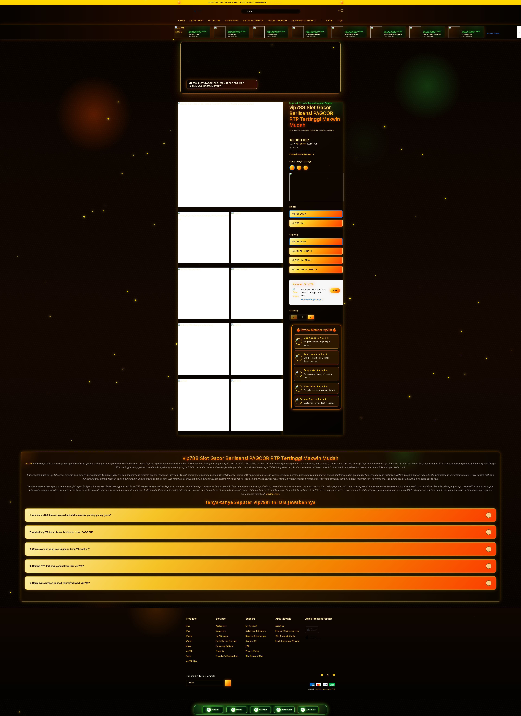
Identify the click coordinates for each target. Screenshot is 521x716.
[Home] (225, 22)
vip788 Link (191, 661)
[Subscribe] (228, 683)
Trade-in (220, 651)
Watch (189, 641)
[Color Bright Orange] (292, 167)
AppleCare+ (221, 626)
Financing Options (224, 646)
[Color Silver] (306, 168)
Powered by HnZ (328, 689)
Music (188, 646)
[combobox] (271, 11)
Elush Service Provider (226, 641)
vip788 (28, 463)
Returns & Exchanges (256, 636)
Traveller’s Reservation (227, 656)
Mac (188, 626)
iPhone (189, 636)
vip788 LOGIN (299, 214)
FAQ (248, 646)
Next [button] (342, 2)
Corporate (221, 631)
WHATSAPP (287, 710)
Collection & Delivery (256, 631)
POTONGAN (301, 144)
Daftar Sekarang (275, 2)
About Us (279, 626)
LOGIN (239, 710)
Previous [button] (179, 2)
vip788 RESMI (299, 241)
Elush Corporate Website (287, 641)
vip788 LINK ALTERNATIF (304, 20)
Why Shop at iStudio (285, 636)
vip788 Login (272, 494)
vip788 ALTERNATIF (302, 251)
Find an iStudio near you (287, 631)
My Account (251, 626)
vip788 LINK (298, 223)
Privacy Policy (252, 651)
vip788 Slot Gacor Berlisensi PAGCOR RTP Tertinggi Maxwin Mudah (245, 2)
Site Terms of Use (254, 656)
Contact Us (251, 641)
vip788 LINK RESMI (277, 20)
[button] (277, 20)
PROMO (215, 710)
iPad (188, 631)
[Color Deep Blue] (299, 168)
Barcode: (314, 130)
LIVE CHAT (311, 710)
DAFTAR (263, 710)
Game (188, 656)
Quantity (293, 310)
